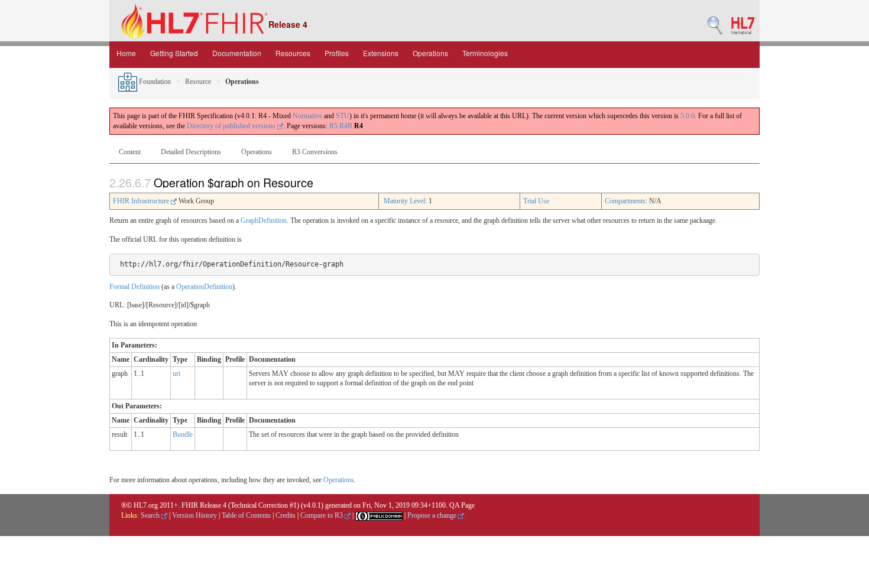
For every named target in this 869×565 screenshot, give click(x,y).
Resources (292, 53)
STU (342, 116)
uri (176, 373)
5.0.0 (687, 116)
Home (126, 53)
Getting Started (174, 53)
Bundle (183, 434)
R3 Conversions (315, 152)
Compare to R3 (322, 515)
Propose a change (432, 515)
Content (130, 152)
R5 (333, 126)
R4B (345, 126)
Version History (194, 515)
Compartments (625, 201)
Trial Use (536, 201)
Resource (198, 81)
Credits (285, 515)
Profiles (337, 53)
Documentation (236, 53)
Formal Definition (134, 286)
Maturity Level (404, 201)
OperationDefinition (204, 286)
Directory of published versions (232, 126)
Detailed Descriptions (191, 152)
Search (151, 515)
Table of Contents (246, 515)
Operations (430, 53)
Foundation (154, 81)
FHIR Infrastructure (142, 201)
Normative (307, 116)
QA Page (462, 505)
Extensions (380, 53)
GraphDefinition (264, 220)
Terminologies (485, 53)
